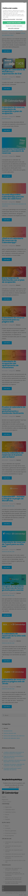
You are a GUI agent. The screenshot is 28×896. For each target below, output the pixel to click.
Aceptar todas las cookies (14, 22)
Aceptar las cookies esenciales (14, 26)
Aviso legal (19, 19)
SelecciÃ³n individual (13, 28)
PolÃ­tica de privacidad (9, 19)
